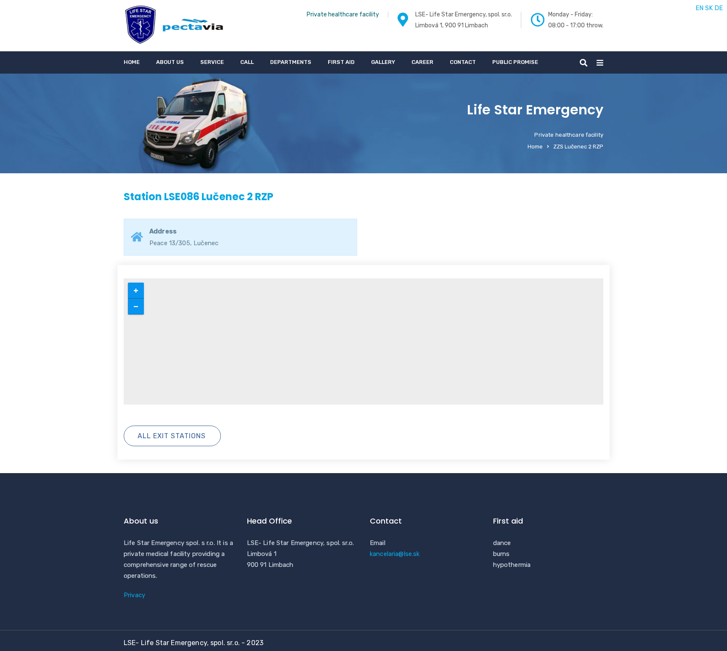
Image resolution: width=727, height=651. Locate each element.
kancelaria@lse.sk (395, 554)
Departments (290, 62)
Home (132, 62)
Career (422, 62)
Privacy (134, 595)
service (212, 62)
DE (718, 8)
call (247, 62)
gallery (383, 62)
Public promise (515, 62)
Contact (463, 62)
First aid (341, 62)
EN (699, 8)
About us (170, 62)
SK (709, 8)
